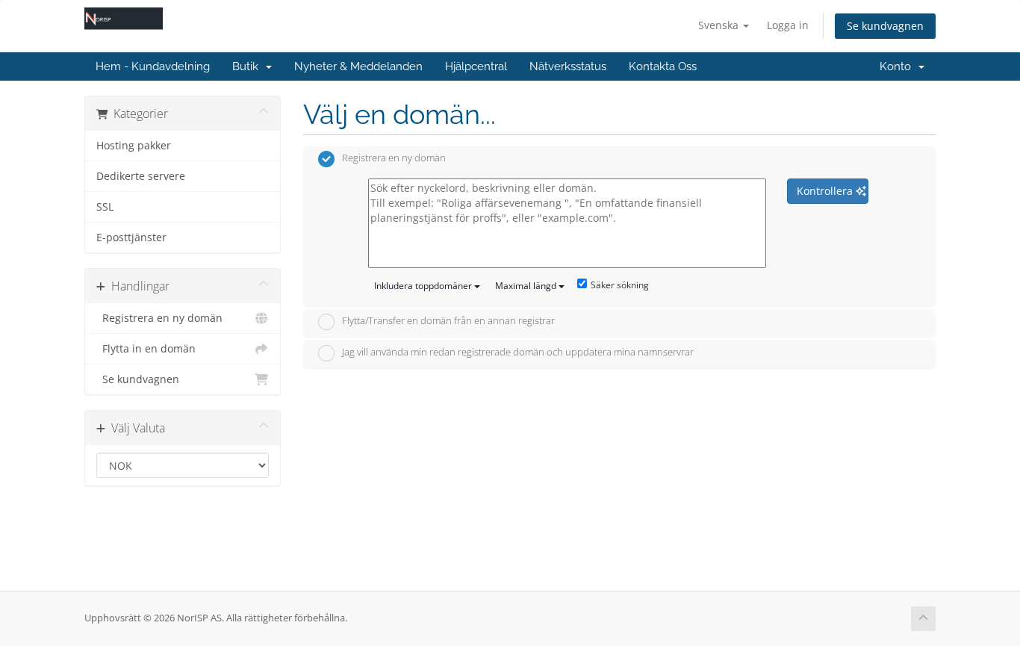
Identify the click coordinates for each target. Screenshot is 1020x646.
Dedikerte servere (140, 176)
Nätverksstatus (567, 66)
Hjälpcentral (476, 66)
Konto (898, 66)
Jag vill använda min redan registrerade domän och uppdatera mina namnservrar (518, 351)
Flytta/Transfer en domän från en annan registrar (448, 321)
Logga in (788, 25)
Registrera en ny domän (159, 318)
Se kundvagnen (885, 26)
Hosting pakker (133, 145)
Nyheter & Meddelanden (358, 66)
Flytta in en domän (146, 348)
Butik (248, 66)
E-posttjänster (131, 237)
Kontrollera (826, 191)
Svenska (719, 25)
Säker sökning (620, 285)
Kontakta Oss (663, 66)
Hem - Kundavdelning (153, 66)
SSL (104, 207)
